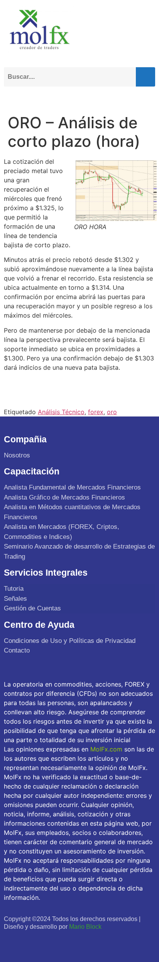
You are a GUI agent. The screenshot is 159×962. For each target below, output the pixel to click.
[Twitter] (28, 941)
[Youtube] (45, 941)
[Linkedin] (61, 941)
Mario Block (85, 926)
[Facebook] (11, 941)
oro (112, 412)
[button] (147, 97)
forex (95, 412)
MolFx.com (106, 749)
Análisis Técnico (61, 412)
